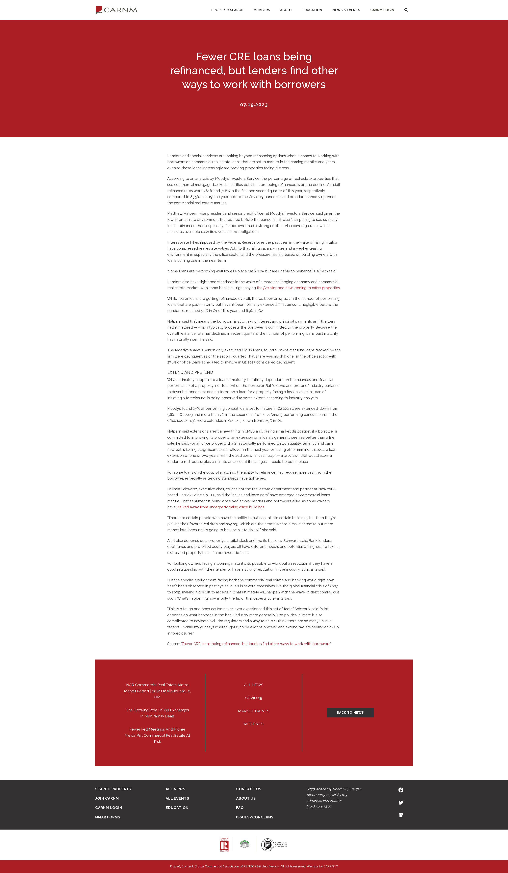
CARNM (116, 10)
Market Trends (253, 711)
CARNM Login (382, 10)
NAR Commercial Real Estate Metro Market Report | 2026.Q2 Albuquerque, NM (157, 691)
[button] (406, 10)
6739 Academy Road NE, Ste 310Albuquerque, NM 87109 (333, 792)
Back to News (350, 712)
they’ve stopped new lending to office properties (298, 288)
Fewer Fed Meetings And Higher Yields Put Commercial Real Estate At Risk (157, 735)
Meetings (254, 724)
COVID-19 (253, 698)
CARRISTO (330, 866)
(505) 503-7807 (318, 806)
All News (253, 685)
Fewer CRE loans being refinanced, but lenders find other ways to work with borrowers (256, 644)
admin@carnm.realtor (324, 800)
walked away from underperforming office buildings (220, 507)
